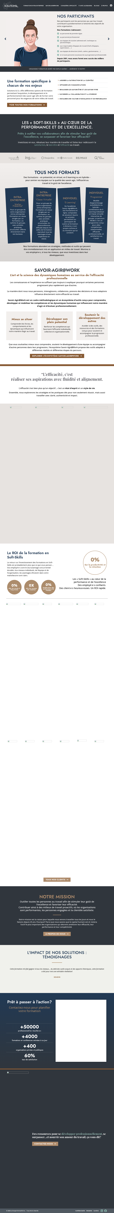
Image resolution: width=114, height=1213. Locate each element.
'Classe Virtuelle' (44, 199)
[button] (5, 39)
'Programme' (96, 197)
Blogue (96, 6)
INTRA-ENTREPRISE (44, 193)
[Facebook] (105, 1210)
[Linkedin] (101, 1210)
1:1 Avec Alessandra (85, 6)
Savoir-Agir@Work (52, 6)
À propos (104, 6)
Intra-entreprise (17, 198)
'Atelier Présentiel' (18, 205)
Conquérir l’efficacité (69, 6)
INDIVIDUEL (70, 198)
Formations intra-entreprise (34, 6)
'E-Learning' (70, 202)
